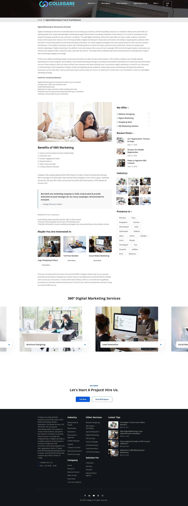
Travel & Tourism (73, 447)
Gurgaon (122, 249)
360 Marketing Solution (128, 126)
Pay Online (71, 479)
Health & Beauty (73, 441)
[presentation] (5, 336)
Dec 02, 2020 (125, 455)
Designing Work (125, 122)
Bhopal (132, 240)
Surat (121, 240)
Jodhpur (135, 249)
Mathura (132, 254)
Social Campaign (92, 442)
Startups (89, 466)
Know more (46, 265)
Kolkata (137, 231)
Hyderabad (123, 231)
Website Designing (126, 114)
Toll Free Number (70, 256)
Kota (121, 254)
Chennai (136, 222)
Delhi (136, 227)
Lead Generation (92, 448)
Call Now (82, 399)
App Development (92, 432)
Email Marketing (92, 445)
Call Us (167, 4)
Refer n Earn (72, 475)
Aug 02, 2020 (125, 446)
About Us (70, 469)
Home (81, 3)
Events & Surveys (73, 454)
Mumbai (122, 218)
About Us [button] (91, 3)
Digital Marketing (126, 118)
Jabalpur (143, 236)
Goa (135, 245)
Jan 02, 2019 (124, 427)
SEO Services (90, 438)
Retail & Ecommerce (74, 451)
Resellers (89, 470)
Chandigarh (123, 245)
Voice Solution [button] (121, 3)
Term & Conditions (74, 482)
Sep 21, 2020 (125, 436)
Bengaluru (123, 222)
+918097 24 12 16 (46, 463)
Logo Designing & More (48, 260)
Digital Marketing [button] (140, 3)
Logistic (70, 444)
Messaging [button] (105, 3)
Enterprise (90, 463)
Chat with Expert (102, 399)
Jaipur (121, 236)
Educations (71, 432)
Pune (133, 218)
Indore (132, 236)
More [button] (156, 3)
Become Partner (73, 472)
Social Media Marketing (99, 256)
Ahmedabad (124, 227)
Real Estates (71, 428)
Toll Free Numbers (93, 452)
